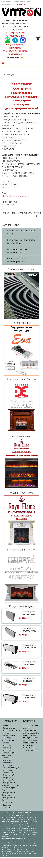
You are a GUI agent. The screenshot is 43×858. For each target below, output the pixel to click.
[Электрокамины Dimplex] (21, 407)
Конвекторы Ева (9, 775)
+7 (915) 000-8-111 (15, 36)
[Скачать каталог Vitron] (21, 295)
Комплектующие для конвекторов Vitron (17, 260)
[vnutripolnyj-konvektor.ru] (21, 11)
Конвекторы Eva (9, 773)
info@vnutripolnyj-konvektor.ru (15, 196)
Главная (6, 725)
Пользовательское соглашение (13, 839)
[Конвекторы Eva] (21, 350)
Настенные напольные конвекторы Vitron (18, 251)
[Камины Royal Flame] (21, 520)
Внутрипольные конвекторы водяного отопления (11, 730)
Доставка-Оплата (8, 4)
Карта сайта (7, 805)
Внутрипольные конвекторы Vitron (21, 232)
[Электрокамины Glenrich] (21, 577)
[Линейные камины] (21, 464)
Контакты (21, 4)
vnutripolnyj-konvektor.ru (21, 812)
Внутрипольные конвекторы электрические (21, 241)
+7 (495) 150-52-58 (15, 33)
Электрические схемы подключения (16, 1)
